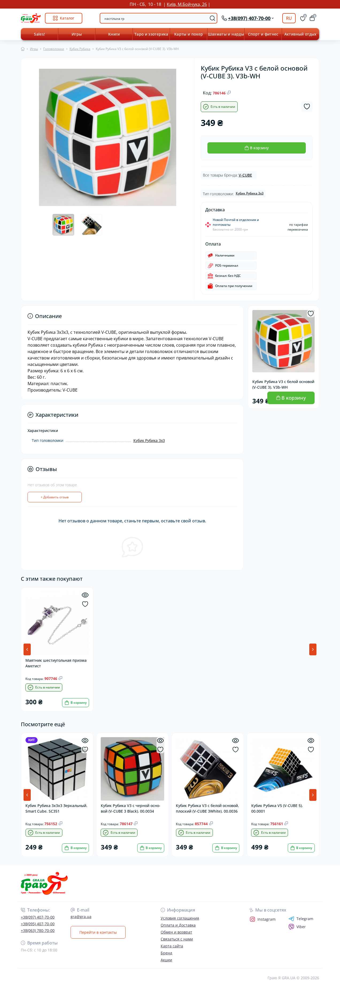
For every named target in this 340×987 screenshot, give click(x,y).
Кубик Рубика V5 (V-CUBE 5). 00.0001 (277, 808)
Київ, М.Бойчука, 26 (187, 4)
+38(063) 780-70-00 (38, 930)
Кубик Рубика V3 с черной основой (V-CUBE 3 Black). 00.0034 (130, 808)
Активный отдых (300, 34)
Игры (77, 34)
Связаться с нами (177, 939)
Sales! (39, 34)
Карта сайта (172, 945)
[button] (312, 649)
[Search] (212, 18)
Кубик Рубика (79, 49)
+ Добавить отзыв (55, 497)
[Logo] (31, 18)
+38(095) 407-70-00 (38, 923)
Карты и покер (188, 34)
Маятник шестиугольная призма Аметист (56, 663)
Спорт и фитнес (263, 34)
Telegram (304, 918)
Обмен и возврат (176, 932)
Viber (301, 926)
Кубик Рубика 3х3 (250, 193)
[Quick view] (85, 595)
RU (289, 18)
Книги (114, 34)
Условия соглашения (180, 918)
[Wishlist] (85, 604)
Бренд (166, 952)
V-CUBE (245, 175)
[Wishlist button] (306, 106)
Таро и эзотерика (151, 34)
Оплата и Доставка (178, 925)
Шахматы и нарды (226, 34)
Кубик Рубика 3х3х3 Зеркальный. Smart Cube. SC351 (56, 808)
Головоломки (53, 49)
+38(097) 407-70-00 (38, 917)
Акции (166, 959)
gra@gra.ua (81, 916)
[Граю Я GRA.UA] (94, 883)
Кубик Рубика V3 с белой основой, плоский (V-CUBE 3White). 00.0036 (207, 808)
